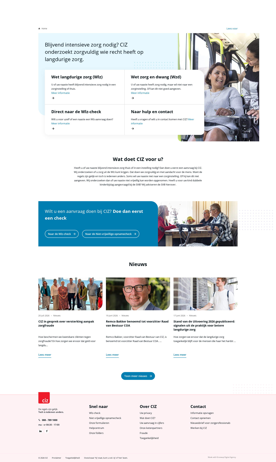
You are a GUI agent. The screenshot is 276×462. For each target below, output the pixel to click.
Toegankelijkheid (149, 438)
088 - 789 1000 (49, 420)
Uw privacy (146, 413)
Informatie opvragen (202, 413)
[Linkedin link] (40, 431)
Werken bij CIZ (198, 428)
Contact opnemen (200, 418)
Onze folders (96, 433)
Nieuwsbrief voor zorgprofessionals (210, 423)
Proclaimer (56, 458)
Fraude (144, 433)
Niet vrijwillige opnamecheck (105, 418)
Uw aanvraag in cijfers (152, 423)
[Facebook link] (47, 431)
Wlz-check (94, 413)
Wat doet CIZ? (147, 418)
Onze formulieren (99, 423)
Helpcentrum (96, 428)
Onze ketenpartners (151, 428)
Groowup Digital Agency (226, 457)
